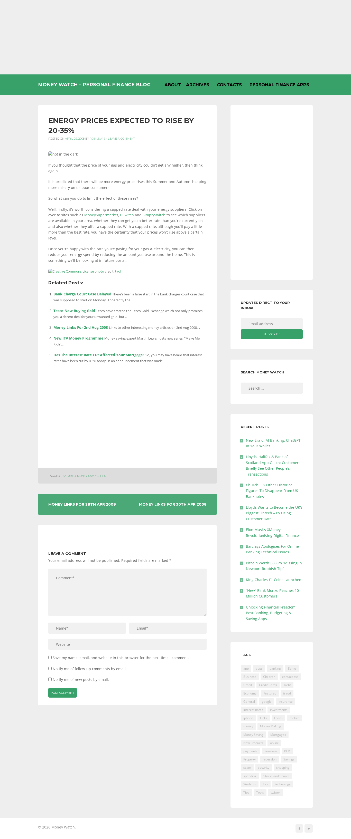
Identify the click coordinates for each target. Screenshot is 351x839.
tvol (118, 271)
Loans (278, 718)
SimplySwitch (154, 215)
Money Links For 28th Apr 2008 (82, 504)
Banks (292, 668)
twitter (275, 792)
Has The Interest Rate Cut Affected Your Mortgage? (98, 354)
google (267, 701)
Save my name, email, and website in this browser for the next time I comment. (121, 657)
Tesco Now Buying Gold (74, 310)
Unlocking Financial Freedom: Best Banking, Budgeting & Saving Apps (271, 613)
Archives (197, 84)
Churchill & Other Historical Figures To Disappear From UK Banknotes (272, 491)
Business (249, 676)
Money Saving (88, 476)
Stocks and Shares (276, 776)
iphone (248, 718)
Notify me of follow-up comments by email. (90, 668)
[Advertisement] (175, 37)
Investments (279, 710)
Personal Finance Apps (279, 84)
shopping (282, 767)
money (248, 726)
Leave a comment (121, 138)
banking (275, 668)
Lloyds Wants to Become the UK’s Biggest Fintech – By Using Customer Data (274, 513)
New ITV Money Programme (78, 338)
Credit (247, 685)
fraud (287, 693)
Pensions (270, 751)
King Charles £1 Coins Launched (273, 579)
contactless (290, 676)
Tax (265, 784)
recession (269, 759)
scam (247, 767)
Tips (103, 476)
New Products (253, 743)
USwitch (127, 215)
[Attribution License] (71, 271)
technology (283, 784)
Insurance (286, 701)
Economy (249, 693)
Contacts (229, 84)
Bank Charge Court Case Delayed (82, 294)
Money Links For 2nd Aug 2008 (80, 327)
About (172, 84)
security (263, 767)
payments (250, 751)
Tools (260, 792)
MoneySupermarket (101, 215)
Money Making (270, 726)
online (274, 743)
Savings (288, 759)
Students (249, 784)
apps (259, 668)
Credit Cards (268, 685)
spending (249, 776)
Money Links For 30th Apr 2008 (173, 504)
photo (99, 271)
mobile (294, 718)
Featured (68, 476)
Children (269, 676)
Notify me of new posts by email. (81, 679)
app (246, 668)
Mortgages (278, 734)
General (249, 701)
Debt (287, 685)
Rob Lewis (97, 138)
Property (249, 759)
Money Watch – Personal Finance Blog (94, 85)
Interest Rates (253, 710)
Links (263, 718)
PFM (287, 751)
